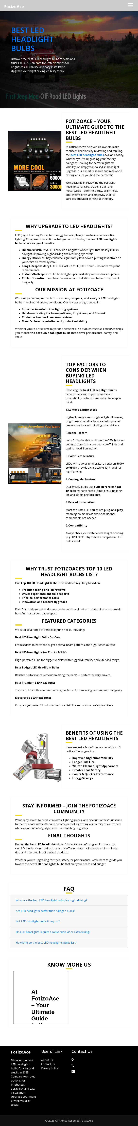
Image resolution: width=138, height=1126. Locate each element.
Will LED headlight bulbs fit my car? (38, 921)
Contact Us (48, 1064)
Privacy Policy (49, 1068)
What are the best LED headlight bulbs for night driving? (51, 900)
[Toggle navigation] (131, 5)
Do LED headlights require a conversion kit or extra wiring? (53, 932)
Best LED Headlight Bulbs (32, 39)
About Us (47, 1060)
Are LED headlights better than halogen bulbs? (45, 911)
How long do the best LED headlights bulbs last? (46, 942)
